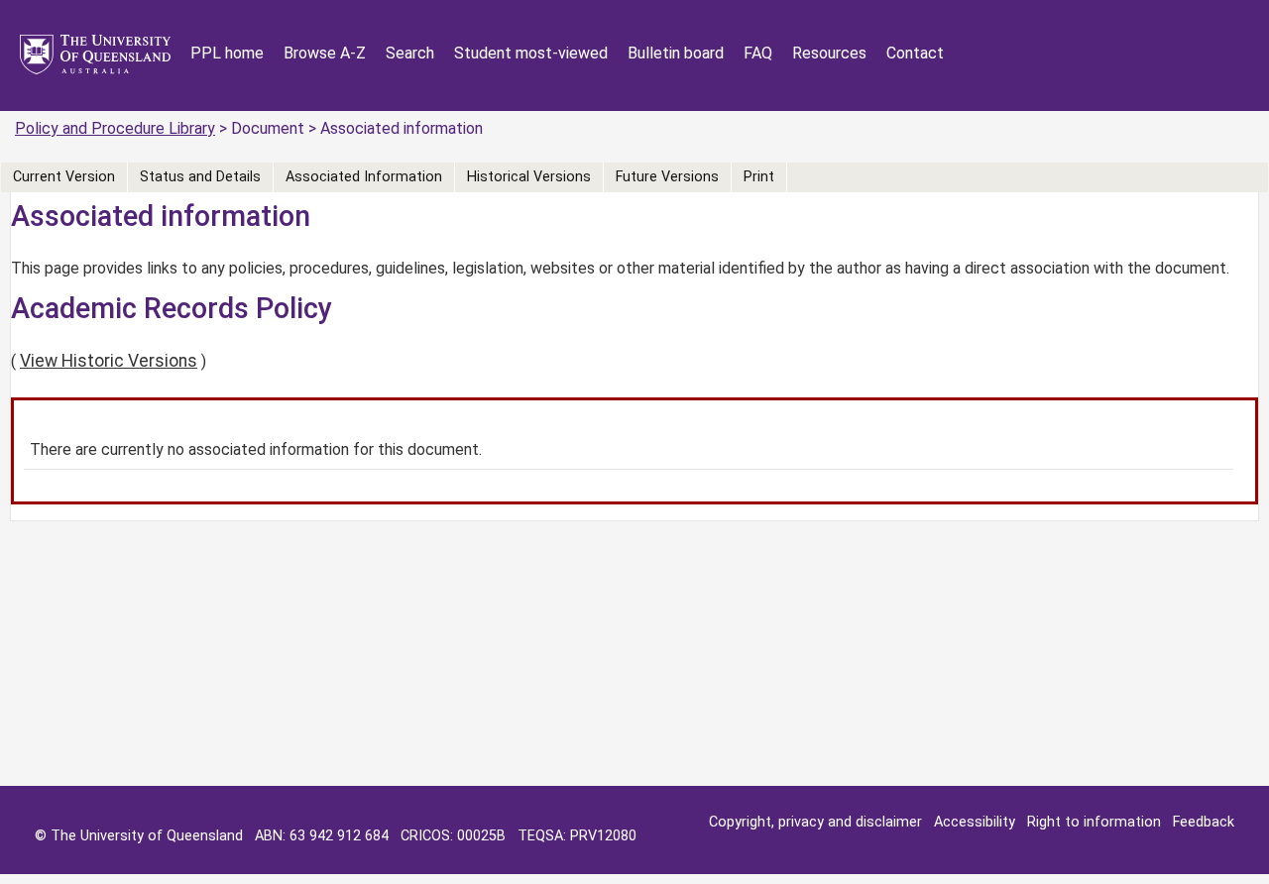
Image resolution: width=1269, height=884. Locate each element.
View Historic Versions (108, 361)
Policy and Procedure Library (115, 128)
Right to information (1094, 822)
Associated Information (364, 176)
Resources (829, 53)
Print (759, 176)
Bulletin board (676, 53)
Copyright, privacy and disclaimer (815, 822)
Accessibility (974, 822)
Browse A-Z (325, 53)
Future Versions (667, 176)
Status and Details (200, 176)
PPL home (227, 53)
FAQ (758, 53)
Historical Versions (529, 176)
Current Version (64, 176)
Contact (915, 53)
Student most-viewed (531, 53)
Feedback (1203, 822)
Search (410, 53)
